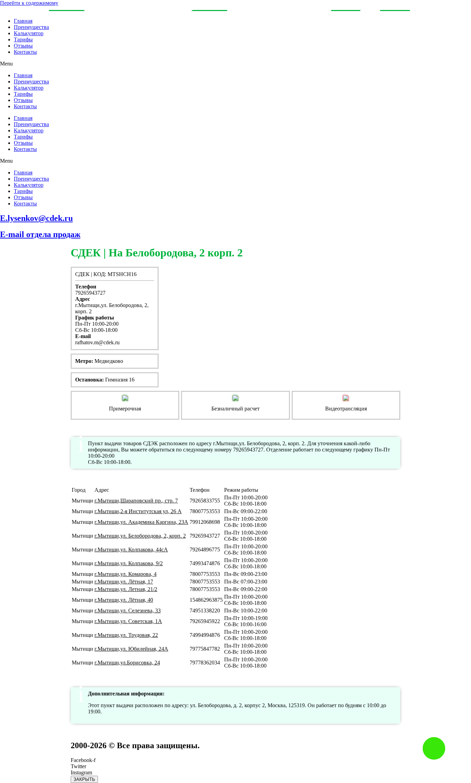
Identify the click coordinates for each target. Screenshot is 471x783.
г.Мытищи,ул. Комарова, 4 (125, 574)
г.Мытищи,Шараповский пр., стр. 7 (136, 501)
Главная (23, 21)
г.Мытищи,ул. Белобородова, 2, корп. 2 (140, 536)
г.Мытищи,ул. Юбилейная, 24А (131, 649)
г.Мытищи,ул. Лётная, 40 (123, 600)
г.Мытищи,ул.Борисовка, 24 (127, 662)
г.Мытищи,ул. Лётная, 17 (123, 581)
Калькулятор (28, 33)
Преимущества (31, 27)
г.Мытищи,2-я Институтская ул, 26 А (138, 511)
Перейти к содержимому (29, 3)
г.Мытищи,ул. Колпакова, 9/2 (128, 563)
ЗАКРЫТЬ (84, 779)
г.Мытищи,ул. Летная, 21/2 (125, 589)
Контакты (25, 52)
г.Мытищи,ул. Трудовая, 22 (126, 635)
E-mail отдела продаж (40, 234)
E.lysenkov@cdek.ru (36, 218)
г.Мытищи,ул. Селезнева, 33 (127, 610)
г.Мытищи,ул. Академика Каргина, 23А (141, 522)
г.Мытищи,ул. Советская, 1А (128, 621)
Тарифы (23, 39)
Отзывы (23, 46)
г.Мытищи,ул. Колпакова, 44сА (131, 549)
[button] (235, 64)
